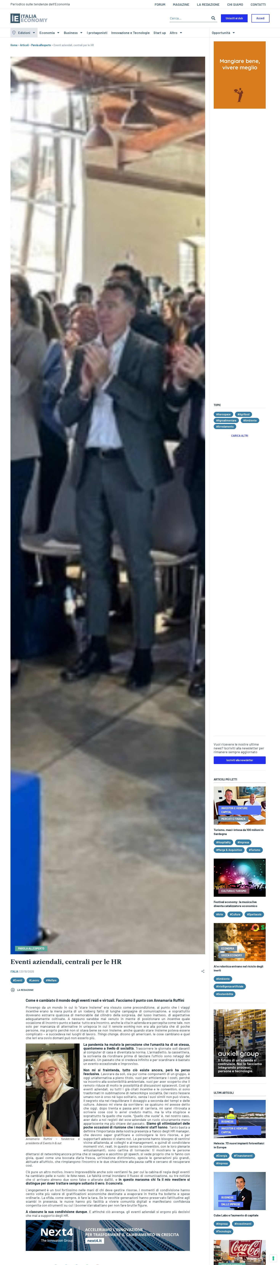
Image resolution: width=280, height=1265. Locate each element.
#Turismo (254, 850)
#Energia (221, 1155)
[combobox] (190, 18)
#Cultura (235, 914)
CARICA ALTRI (239, 435)
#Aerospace (223, 414)
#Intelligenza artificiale (229, 986)
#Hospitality (223, 842)
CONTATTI (258, 4)
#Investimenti (242, 1223)
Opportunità (221, 33)
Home (14, 45)
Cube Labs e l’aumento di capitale (236, 1215)
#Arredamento (225, 426)
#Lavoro (34, 980)
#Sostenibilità (224, 994)
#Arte (219, 914)
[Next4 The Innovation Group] (108, 1249)
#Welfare (51, 980)
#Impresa (243, 842)
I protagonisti (97, 33)
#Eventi (17, 980)
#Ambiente (250, 420)
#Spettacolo (254, 914)
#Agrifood (244, 414)
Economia (47, 33)
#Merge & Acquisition (229, 850)
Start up (160, 33)
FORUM (160, 4)
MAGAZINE (181, 4)
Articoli (24, 45)
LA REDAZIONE (208, 4)
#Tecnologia (223, 1231)
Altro (173, 33)
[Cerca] (213, 18)
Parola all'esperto (41, 45)
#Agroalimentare (226, 420)
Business (71, 33)
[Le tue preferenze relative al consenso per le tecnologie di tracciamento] (273, 1258)
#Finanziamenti (243, 1155)
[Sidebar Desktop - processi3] (240, 1075)
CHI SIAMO (235, 4)
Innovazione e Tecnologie (130, 33)
